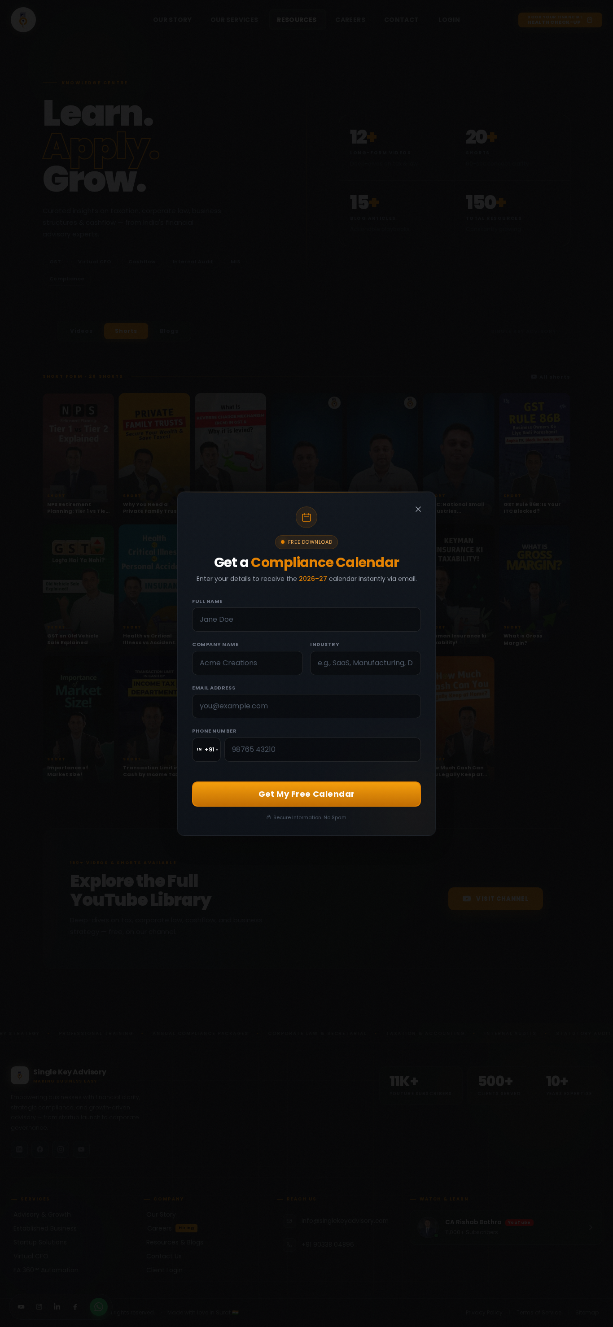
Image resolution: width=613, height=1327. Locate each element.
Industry (324, 644)
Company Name (215, 644)
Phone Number (214, 730)
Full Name (207, 600)
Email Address (213, 687)
